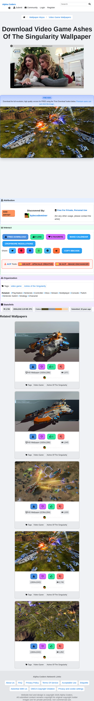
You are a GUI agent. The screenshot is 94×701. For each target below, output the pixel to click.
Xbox (47, 293)
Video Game (38, 385)
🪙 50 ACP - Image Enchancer (72, 264)
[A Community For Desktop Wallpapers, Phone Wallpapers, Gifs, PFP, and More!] (24, 17)
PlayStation (17, 293)
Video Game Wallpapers (60, 17)
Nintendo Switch (10, 296)
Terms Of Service (50, 683)
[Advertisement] (47, 177)
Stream (54, 293)
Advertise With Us (19, 689)
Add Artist (6, 213)
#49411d (44, 309)
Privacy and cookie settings (70, 689)
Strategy (23, 296)
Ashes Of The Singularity (57, 385)
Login (42, 7)
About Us (10, 683)
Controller (38, 293)
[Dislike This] (61, 366)
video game (16, 286)
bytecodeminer (38, 215)
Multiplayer (64, 293)
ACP (9, 264)
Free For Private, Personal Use (72, 210)
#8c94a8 (51, 309)
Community (32, 7)
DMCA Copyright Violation (43, 689)
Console (74, 293)
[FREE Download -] (33, 366)
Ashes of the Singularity (35, 286)
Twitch (82, 293)
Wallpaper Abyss (37, 17)
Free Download (16, 237)
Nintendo (28, 293)
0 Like (38, 237)
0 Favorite (56, 237)
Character (33, 296)
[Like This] (51, 506)
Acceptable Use (69, 683)
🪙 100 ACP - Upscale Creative (36, 264)
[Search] (90, 4)
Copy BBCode (72, 251)
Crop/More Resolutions (19, 244)
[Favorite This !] (41, 366)
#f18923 (58, 309)
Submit (18, 7)
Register (51, 7)
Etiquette (84, 683)
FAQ (20, 683)
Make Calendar (79, 237)
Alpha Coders (9, 4)
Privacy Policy (32, 683)
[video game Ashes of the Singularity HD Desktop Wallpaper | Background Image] (47, 361)
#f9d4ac (65, 309)
